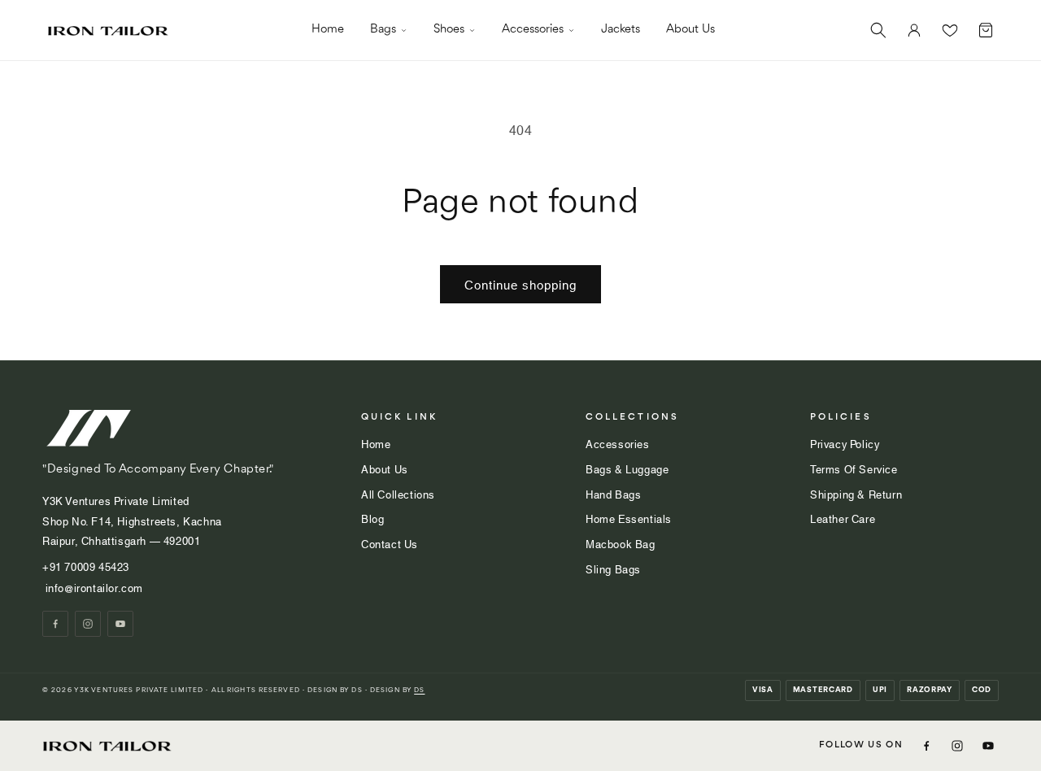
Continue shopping (520, 284)
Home (327, 30)
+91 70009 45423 (87, 566)
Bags (383, 30)
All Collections (398, 493)
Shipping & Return (856, 493)
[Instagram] (88, 624)
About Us (690, 30)
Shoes (448, 30)
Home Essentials (629, 518)
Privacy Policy (844, 443)
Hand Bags (613, 493)
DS (419, 690)
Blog (372, 518)
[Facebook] (55, 624)
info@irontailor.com (92, 587)
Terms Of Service (854, 468)
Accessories (533, 30)
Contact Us (389, 543)
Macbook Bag (621, 543)
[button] (878, 30)
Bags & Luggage (627, 468)
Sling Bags (613, 568)
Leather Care (842, 518)
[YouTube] (120, 624)
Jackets (620, 30)
